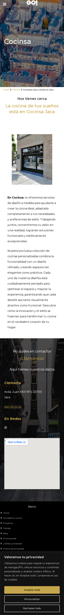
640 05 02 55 (13, 406)
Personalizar (32, 599)
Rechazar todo (32, 608)
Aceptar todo (32, 589)
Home (6, 90)
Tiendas (16, 90)
